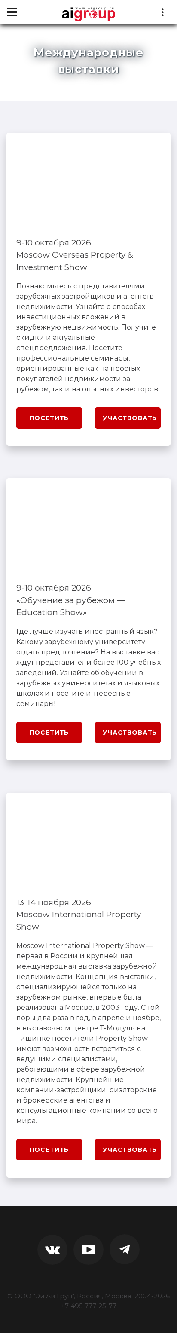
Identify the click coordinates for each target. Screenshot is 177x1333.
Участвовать (130, 418)
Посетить (49, 418)
